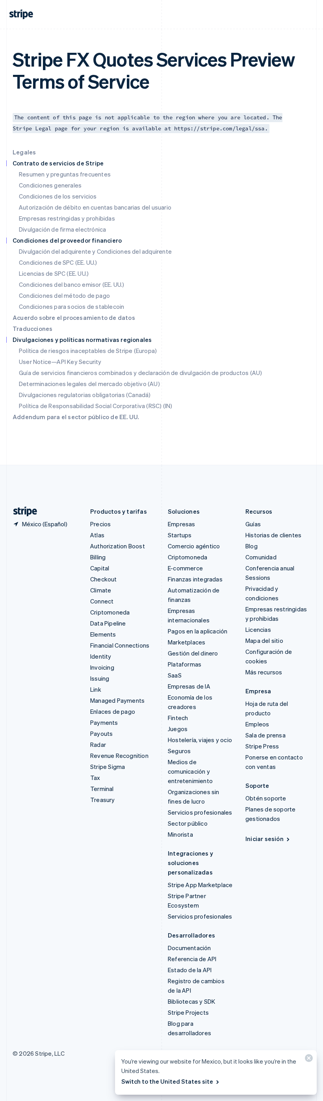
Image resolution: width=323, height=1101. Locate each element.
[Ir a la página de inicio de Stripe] (22, 511)
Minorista (180, 834)
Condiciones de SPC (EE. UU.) (58, 262)
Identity (100, 656)
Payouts (101, 733)
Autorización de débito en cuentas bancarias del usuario (95, 207)
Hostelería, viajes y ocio (200, 740)
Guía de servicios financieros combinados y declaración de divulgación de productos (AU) (140, 373)
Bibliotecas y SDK (191, 1001)
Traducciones (32, 328)
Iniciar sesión (264, 839)
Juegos (177, 729)
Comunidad (261, 557)
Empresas (181, 524)
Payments (104, 722)
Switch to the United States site (167, 1081)
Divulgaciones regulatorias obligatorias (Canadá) (85, 395)
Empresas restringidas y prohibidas (67, 218)
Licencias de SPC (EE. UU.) (54, 273)
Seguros (179, 751)
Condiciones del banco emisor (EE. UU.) (71, 284)
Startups (180, 535)
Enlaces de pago (112, 711)
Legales (24, 152)
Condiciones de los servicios (58, 196)
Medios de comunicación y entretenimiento (190, 771)
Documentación (189, 948)
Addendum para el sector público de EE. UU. (76, 417)
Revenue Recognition (119, 755)
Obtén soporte (265, 798)
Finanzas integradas (195, 579)
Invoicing (102, 667)
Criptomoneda (110, 612)
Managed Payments (117, 700)
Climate (100, 590)
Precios (100, 524)
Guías (253, 524)
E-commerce (185, 568)
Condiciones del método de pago (64, 295)
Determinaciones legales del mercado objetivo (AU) (89, 384)
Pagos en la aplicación (197, 631)
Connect (101, 601)
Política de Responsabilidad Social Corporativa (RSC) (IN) (95, 406)
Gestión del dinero (193, 653)
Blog (251, 546)
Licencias (258, 629)
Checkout (103, 579)
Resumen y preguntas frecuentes (65, 174)
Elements (103, 634)
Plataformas (184, 664)
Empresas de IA (189, 686)
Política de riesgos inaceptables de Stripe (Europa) (88, 351)
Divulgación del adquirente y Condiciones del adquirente (95, 251)
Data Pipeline (108, 623)
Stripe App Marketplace (200, 885)
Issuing (99, 678)
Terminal (102, 789)
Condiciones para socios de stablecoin (71, 306)
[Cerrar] (308, 1059)
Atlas (97, 535)
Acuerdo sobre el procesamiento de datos (74, 317)
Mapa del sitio (264, 640)
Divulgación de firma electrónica (62, 229)
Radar (98, 744)
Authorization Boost (117, 546)
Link (95, 689)
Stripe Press (262, 746)
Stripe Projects (188, 1012)
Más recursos (263, 672)
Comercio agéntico (194, 546)
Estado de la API (190, 970)
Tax (95, 778)
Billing (98, 557)
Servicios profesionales (200, 812)
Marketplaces (186, 642)
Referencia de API (192, 959)
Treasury (102, 800)
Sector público (188, 823)
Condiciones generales (50, 185)
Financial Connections (119, 645)
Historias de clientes (273, 535)
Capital (99, 568)
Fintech (178, 718)
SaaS (175, 675)
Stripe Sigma (107, 767)
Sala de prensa (265, 735)
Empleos (257, 724)
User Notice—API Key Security (60, 362)
